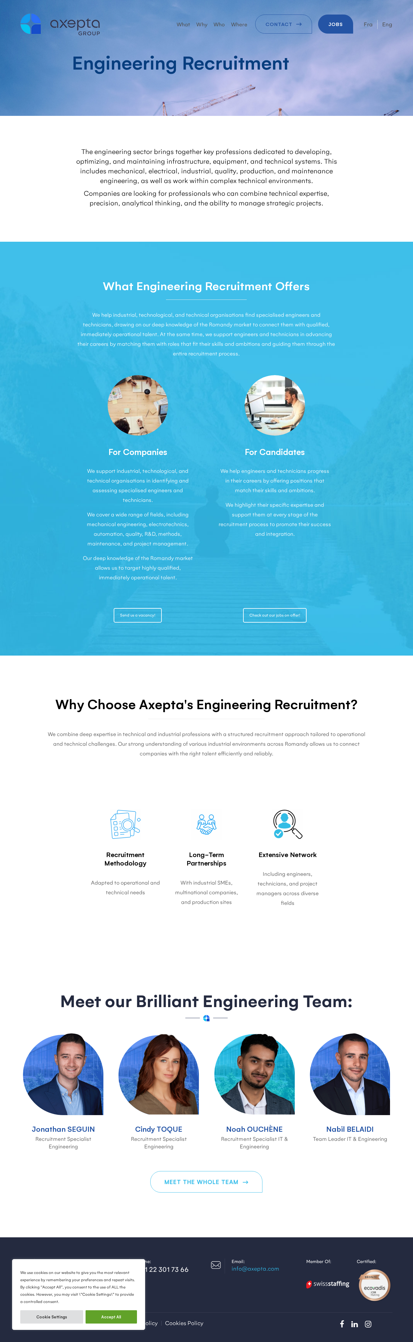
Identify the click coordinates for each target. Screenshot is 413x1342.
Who (219, 24)
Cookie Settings (51, 1316)
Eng (387, 24)
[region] (78, 1294)
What (183, 24)
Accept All (111, 1316)
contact (279, 24)
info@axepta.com (255, 1268)
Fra (368, 24)
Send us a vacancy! (137, 615)
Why (201, 24)
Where (239, 24)
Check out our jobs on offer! (274, 615)
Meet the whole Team (202, 1182)
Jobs (335, 24)
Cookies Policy (184, 1323)
